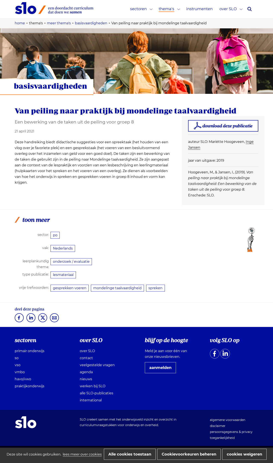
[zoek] (249, 9)
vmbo (20, 372)
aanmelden (162, 369)
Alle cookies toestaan (129, 454)
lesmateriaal (63, 275)
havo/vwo (23, 379)
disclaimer (217, 426)
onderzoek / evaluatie (71, 262)
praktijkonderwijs (29, 386)
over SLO (228, 9)
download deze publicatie (227, 125)
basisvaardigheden (50, 85)
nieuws (86, 379)
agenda (86, 372)
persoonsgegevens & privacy (231, 432)
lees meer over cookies (82, 454)
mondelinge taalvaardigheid (117, 288)
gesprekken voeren (69, 288)
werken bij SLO (92, 386)
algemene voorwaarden (227, 420)
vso (17, 365)
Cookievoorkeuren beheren (189, 454)
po (55, 235)
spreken (155, 288)
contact (86, 358)
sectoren (138, 9)
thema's (166, 9)
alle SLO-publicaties (96, 393)
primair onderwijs (29, 351)
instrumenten (199, 9)
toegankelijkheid (222, 438)
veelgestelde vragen (97, 365)
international (91, 400)
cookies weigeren (244, 454)
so (17, 358)
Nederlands (63, 248)
